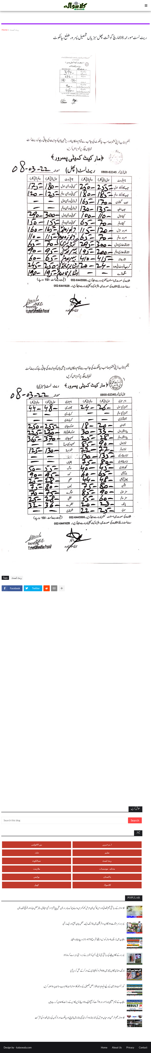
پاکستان (107, 876)
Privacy (130, 1047)
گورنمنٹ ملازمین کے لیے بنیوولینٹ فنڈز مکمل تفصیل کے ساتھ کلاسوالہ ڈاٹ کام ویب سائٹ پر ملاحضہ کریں (84, 986)
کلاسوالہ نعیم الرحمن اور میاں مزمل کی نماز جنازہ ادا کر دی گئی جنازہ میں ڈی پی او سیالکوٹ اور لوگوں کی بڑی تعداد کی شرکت (79, 1017)
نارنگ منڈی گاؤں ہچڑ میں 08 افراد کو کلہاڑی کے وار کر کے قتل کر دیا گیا (97, 970)
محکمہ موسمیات (107, 868)
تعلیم (107, 852)
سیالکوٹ (36, 860)
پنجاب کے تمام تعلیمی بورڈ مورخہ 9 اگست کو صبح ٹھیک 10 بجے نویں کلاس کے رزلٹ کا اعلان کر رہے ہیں (86, 1002)
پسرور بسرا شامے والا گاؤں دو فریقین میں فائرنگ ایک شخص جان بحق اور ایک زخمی (93, 923)
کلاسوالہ (107, 885)
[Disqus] (75, 645)
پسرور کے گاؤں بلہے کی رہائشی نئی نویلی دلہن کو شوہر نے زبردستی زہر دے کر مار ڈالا (94, 955)
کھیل (36, 885)
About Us (117, 1047)
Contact (143, 1047)
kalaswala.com (24, 1047)
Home (5, 29)
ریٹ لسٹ (14, 29)
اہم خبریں (107, 844)
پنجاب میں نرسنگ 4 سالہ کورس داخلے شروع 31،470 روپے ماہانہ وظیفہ (97, 939)
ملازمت (36, 868)
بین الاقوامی (36, 844)
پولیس (36, 876)
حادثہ (36, 852)
